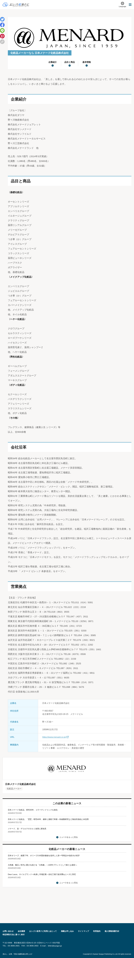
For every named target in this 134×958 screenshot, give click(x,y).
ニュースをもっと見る (68, 837)
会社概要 (21, 931)
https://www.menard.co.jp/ (54, 737)
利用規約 (96, 931)
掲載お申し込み (67, 931)
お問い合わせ (8, 931)
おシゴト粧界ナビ (16, 4)
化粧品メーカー (14, 789)
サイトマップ (83, 931)
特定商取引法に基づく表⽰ (14, 934)
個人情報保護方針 (112, 931)
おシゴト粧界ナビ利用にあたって (43, 931)
